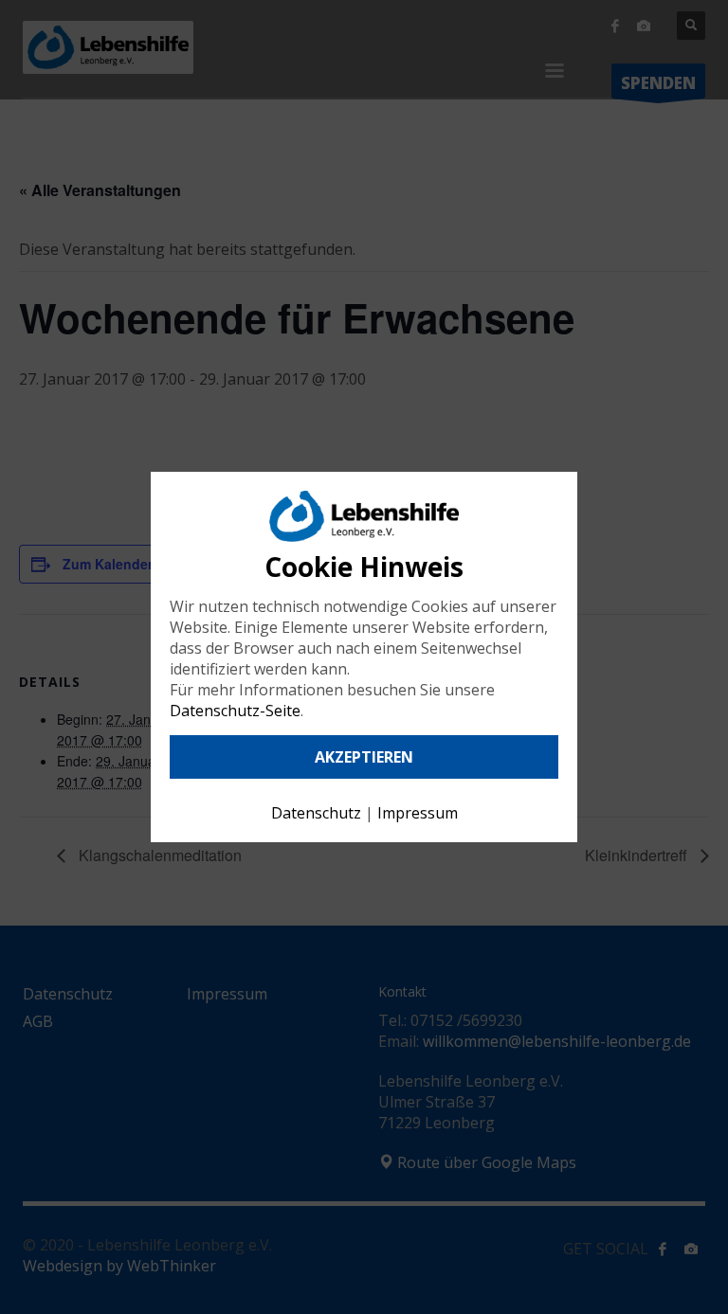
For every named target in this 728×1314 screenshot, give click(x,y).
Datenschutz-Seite (235, 710)
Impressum (417, 812)
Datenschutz (316, 812)
